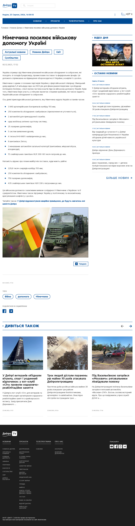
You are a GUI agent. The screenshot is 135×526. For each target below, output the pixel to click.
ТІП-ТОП (22, 497)
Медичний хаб (25, 477)
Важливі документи (59, 452)
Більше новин (117, 177)
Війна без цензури (23, 507)
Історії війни (24, 480)
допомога (23, 296)
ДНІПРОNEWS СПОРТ (24, 452)
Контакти (59, 449)
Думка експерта (6, 478)
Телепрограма (76, 21)
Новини (37, 21)
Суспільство (11, 57)
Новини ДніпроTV (6, 457)
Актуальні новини (15, 52)
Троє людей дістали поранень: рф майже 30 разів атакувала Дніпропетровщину (67, 378)
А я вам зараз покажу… (24, 457)
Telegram (82, 264)
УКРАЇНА (6, 461)
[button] (130, 326)
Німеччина (42, 296)
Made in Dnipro (25, 500)
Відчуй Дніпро (25, 503)
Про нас (97, 21)
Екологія (6, 468)
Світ (58, 52)
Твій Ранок (23, 469)
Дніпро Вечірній (22, 473)
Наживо (39, 449)
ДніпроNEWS (24, 449)
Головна (4, 28)
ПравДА (22, 484)
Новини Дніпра (16, 28)
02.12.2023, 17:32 (10, 64)
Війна (8, 296)
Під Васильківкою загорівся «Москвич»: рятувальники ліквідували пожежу (110, 378)
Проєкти (55, 21)
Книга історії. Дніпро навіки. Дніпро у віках (25, 492)
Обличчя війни (25, 466)
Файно (22, 487)
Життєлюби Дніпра (24, 461)
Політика (6, 465)
